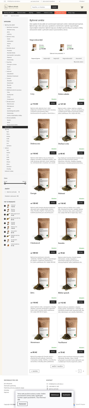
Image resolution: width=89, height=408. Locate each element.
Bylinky (7, 129)
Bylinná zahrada (13, 192)
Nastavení (22, 404)
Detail (53, 103)
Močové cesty (11, 29)
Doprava (6, 392)
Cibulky (9, 169)
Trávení (9, 78)
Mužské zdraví (11, 48)
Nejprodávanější (67, 58)
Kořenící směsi (9, 171)
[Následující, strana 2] (79, 371)
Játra (8, 32)
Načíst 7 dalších (57, 366)
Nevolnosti (10, 83)
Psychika (9, 62)
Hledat (54, 7)
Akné (8, 122)
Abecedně (79, 58)
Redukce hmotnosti (12, 76)
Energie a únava (12, 64)
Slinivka (9, 87)
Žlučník (9, 85)
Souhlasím (66, 395)
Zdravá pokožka (11, 118)
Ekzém (9, 120)
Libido (9, 108)
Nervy (8, 69)
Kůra (8, 134)
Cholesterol (10, 99)
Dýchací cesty (10, 36)
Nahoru (35, 371)
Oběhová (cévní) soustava (14, 90)
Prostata (9, 50)
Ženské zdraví (11, 101)
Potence (9, 57)
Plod (8, 141)
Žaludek (9, 80)
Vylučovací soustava (12, 27)
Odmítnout (55, 395)
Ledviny (9, 34)
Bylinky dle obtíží (10, 25)
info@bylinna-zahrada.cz (56, 384)
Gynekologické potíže (13, 111)
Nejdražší (56, 58)
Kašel (8, 39)
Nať (8, 132)
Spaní (8, 67)
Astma (9, 43)
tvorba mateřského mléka (14, 115)
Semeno (9, 145)
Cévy (8, 92)
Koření (7, 148)
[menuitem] (9, 12)
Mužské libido (11, 53)
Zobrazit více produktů (56, 53)
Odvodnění (10, 73)
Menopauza (10, 106)
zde (18, 399)
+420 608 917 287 (54, 386)
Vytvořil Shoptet (80, 404)
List (8, 143)
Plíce (8, 46)
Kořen (8, 136)
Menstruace (10, 104)
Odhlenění (10, 41)
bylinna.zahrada (53, 389)
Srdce (8, 97)
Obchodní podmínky (49, 1)
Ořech (8, 162)
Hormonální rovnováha (13, 55)
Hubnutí (9, 71)
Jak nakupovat (35, 1)
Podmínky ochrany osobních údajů (14, 388)
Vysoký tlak (10, 94)
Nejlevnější (47, 58)
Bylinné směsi (9, 127)
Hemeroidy (10, 60)
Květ (8, 138)
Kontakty (6, 390)
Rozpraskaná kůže (12, 125)
